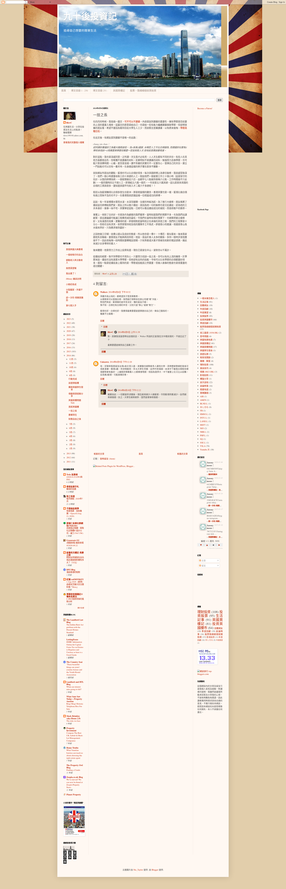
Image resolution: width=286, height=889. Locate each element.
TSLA (202, 446)
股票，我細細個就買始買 (143, 90)
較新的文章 (99, 453)
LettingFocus (72, 639)
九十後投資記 (90, 17)
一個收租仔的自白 (74, 254)
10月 (71, 367)
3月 (71, 440)
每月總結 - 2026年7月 (74, 500)
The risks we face (73, 721)
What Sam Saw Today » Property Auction (74, 699)
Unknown (104, 361)
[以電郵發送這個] (124, 273)
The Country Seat (74, 662)
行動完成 (73, 378)
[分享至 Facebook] (132, 273)
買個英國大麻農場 (74, 249)
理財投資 (204, 364)
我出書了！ (71, 273)
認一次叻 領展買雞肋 (74, 298)
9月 (71, 371)
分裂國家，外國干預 (74, 291)
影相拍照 (204, 375)
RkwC (110, 332)
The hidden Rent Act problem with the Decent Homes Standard (74, 628)
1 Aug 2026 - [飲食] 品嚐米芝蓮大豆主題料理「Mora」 (75, 584)
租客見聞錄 (205, 357)
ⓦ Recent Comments (215, 548)
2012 (69, 457)
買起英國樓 (74, 406)
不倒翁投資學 (72, 508)
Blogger (155, 869)
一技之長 (73, 410)
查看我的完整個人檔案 (73, 142)
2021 (69, 327)
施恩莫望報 (71, 268)
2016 (69, 347)
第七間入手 (71, 305)
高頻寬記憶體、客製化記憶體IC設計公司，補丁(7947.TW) (75, 531)
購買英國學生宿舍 (76, 388)
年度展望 (204, 312)
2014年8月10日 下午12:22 (129, 390)
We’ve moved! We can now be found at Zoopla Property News (74, 783)
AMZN (203, 400)
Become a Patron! (204, 108)
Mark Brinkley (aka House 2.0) (73, 717)
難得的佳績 (71, 489)
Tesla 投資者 (72, 474)
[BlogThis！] (126, 273)
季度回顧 (204, 323)
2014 (69, 355)
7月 (71, 424)
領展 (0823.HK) (207, 371)
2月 (71, 444)
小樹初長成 (71, 284)
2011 (69, 461)
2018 (69, 339)
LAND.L (204, 421)
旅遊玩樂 (204, 354)
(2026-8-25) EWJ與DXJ (74, 478)
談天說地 (204, 382)
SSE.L (203, 442)
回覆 (102, 320)
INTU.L (203, 417)
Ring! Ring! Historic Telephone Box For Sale (74, 706)
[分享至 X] (129, 273)
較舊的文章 (182, 453)
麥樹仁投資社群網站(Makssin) (74, 524)
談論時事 (204, 385)
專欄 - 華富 (205, 361)
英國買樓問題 (206, 346)
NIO (202, 428)
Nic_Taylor (138, 869)
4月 (71, 436)
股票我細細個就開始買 (210, 326)
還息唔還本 (212, 474)
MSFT (203, 424)
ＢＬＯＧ (204, 407)
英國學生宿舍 (206, 350)
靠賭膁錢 (204, 392)
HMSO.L (204, 414)
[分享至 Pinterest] (135, 273)
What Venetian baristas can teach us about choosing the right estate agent (74, 754)
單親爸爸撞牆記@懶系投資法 (74, 595)
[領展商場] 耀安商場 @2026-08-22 (75, 544)
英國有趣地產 (206, 339)
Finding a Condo (73, 770)
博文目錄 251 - (100, 90)
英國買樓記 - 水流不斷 (217, 537)
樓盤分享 (204, 378)
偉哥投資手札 (72, 486)
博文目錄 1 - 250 (79, 90)
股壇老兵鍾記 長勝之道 (75, 553)
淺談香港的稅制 (73, 572)
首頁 (63, 90)
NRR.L (203, 431)
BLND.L (204, 403)
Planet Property (73, 794)
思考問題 (204, 336)
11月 (71, 363)
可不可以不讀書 (132, 121)
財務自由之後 (75, 418)
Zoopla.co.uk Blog (74, 777)
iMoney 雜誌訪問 (73, 278)
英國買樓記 (119, 90)
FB (201, 410)
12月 (71, 359)
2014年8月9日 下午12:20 (121, 361)
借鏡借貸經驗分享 (76, 395)
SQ (201, 439)
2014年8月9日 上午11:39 (129, 332)
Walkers (104, 292)
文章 (203, 560)
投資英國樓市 (206, 319)
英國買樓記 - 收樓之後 (217, 490)
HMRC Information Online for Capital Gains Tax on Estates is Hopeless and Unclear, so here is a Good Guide (74, 648)
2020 (69, 331)
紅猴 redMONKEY (75, 579)
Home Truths (72, 747)
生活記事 (204, 301)
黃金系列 (204, 368)
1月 (71, 448)
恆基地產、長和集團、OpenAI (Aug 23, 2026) (74, 513)
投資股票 (204, 316)
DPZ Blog (70, 569)
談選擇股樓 (74, 382)
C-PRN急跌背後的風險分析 (75, 600)
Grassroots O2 (72, 540)
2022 (69, 323)
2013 (69, 453)
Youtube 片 (205, 449)
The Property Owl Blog (74, 766)
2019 (69, 335)
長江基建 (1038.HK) (209, 332)
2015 (69, 351)
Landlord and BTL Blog (75, 683)
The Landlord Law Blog (74, 621)
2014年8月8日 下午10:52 (119, 292)
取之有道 (70, 496)
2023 (69, 319)
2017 (69, 343)
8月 (71, 375)
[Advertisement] (73, 193)
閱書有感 (204, 389)
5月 (71, 432)
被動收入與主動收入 (74, 261)
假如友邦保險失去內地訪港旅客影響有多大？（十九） (75, 560)
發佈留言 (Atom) (107, 458)
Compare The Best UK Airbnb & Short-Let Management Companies (74, 737)
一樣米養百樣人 (207, 298)
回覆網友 (204, 305)
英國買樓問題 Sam (75, 401)
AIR (202, 396)
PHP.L (203, 435)
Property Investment (71, 729)
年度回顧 (204, 308)
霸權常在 (73, 414)
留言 (203, 565)
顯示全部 (81, 608)
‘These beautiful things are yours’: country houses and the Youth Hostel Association (74, 669)
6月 (71, 428)
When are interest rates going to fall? (73, 688)
